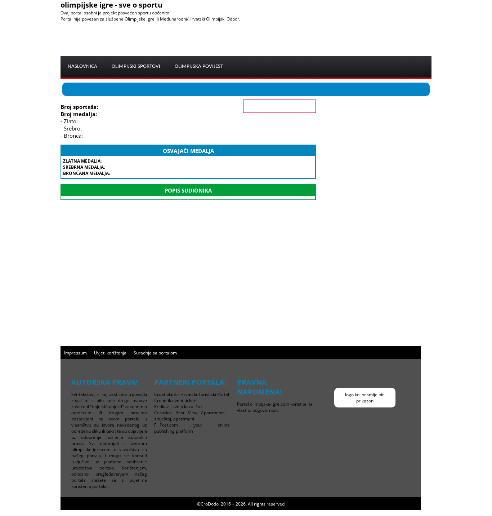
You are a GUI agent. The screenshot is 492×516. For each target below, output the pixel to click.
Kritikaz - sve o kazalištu (178, 406)
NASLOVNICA (82, 66)
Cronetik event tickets (175, 400)
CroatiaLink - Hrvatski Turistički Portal (191, 394)
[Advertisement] (300, 38)
